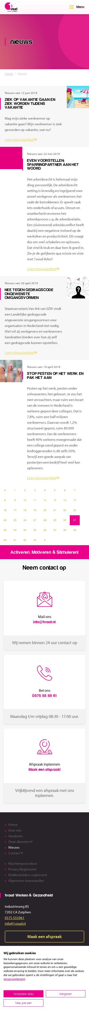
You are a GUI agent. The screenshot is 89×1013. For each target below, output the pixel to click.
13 (54, 500)
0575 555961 (14, 917)
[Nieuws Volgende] (45, 540)
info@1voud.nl (15, 923)
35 (34, 530)
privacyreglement (14, 979)
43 (34, 540)
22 (64, 510)
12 (44, 500)
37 (54, 530)
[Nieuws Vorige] (5, 490)
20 (44, 510)
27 (34, 520)
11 (34, 500)
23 (74, 510)
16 (5, 510)
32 (5, 530)
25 (15, 520)
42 (24, 540)
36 (44, 530)
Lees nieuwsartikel (19, 139)
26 (24, 520)
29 (54, 520)
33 (15, 530)
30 (64, 520)
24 (5, 520)
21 (54, 510)
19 (34, 510)
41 (15, 540)
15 (74, 500)
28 (44, 520)
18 (24, 510)
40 (5, 540)
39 (74, 530)
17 (15, 510)
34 (24, 530)
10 (24, 500)
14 (64, 500)
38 (64, 530)
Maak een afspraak (44, 936)
